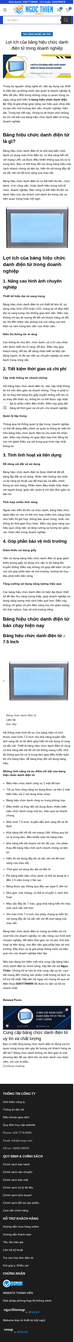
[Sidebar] (5, 408)
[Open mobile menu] (5, 10)
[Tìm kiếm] (66, 20)
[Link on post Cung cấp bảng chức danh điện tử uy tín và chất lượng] (37, 671)
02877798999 (30, 2)
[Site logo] (33, 9)
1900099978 (59, 2)
